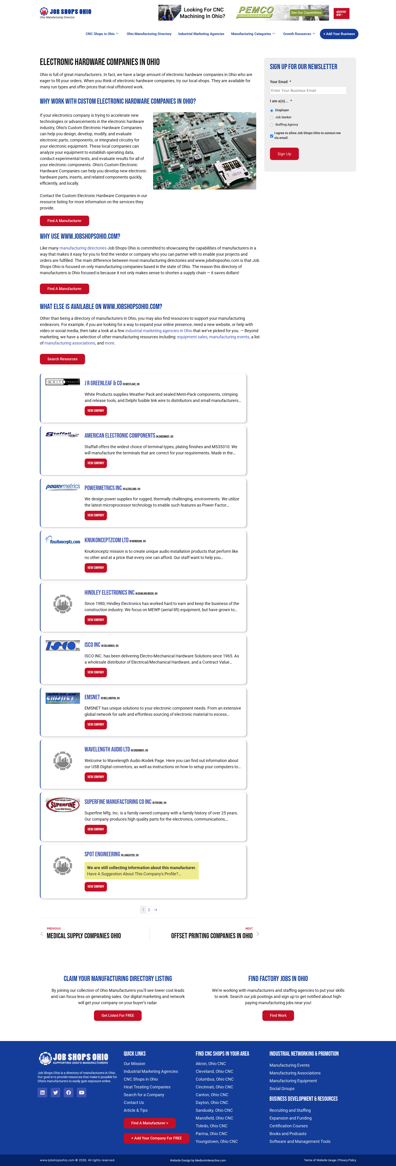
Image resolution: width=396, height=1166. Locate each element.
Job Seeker (283, 117)
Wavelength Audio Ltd (116, 749)
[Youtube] (81, 1092)
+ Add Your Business (339, 34)
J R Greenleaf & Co (112, 383)
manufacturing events (229, 336)
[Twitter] (55, 1092)
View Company (96, 411)
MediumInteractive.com (210, 1160)
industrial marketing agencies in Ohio (158, 330)
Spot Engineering (112, 854)
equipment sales (192, 336)
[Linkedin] (42, 1092)
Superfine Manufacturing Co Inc (125, 802)
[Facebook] (68, 1092)
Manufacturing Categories (251, 34)
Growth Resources (297, 34)
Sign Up (284, 154)
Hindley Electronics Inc (121, 593)
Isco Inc (101, 645)
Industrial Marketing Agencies (201, 34)
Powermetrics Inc (112, 488)
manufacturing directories (83, 248)
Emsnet (102, 697)
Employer (282, 110)
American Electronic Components (129, 435)
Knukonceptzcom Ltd (115, 540)
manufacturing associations (69, 343)
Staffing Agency (286, 124)
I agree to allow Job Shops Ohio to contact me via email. (307, 135)
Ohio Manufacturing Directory (149, 34)
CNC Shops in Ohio (100, 34)
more (109, 343)
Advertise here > (341, 13)
